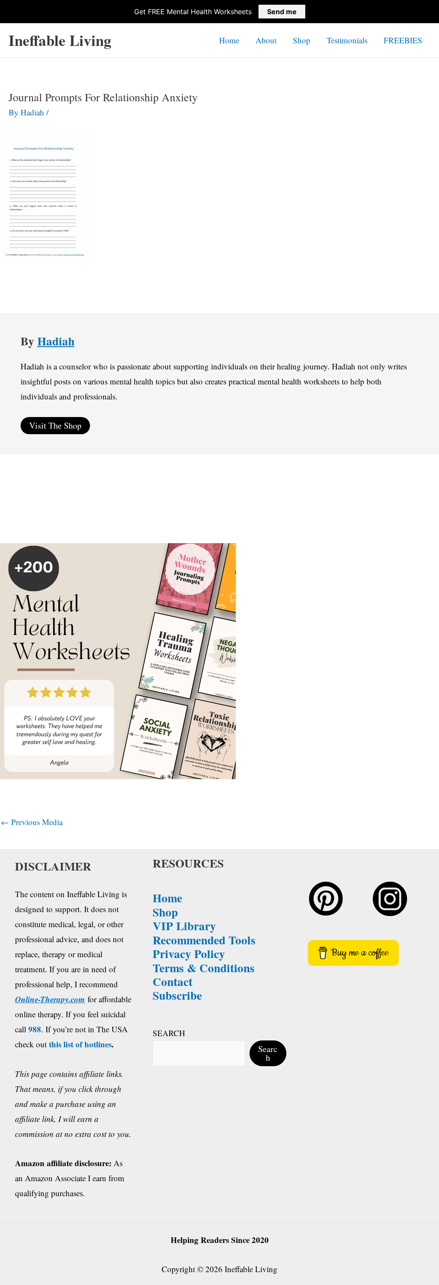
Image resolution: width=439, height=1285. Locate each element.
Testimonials (347, 40)
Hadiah (56, 341)
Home (229, 40)
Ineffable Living (60, 40)
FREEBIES (403, 40)
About (266, 40)
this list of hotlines (80, 1044)
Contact (172, 981)
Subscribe (177, 995)
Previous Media (32, 821)
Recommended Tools (204, 939)
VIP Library (184, 925)
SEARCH (169, 1033)
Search (267, 1053)
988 (34, 1029)
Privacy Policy (189, 953)
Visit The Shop (55, 425)
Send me (282, 11)
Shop (301, 40)
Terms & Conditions (204, 967)
